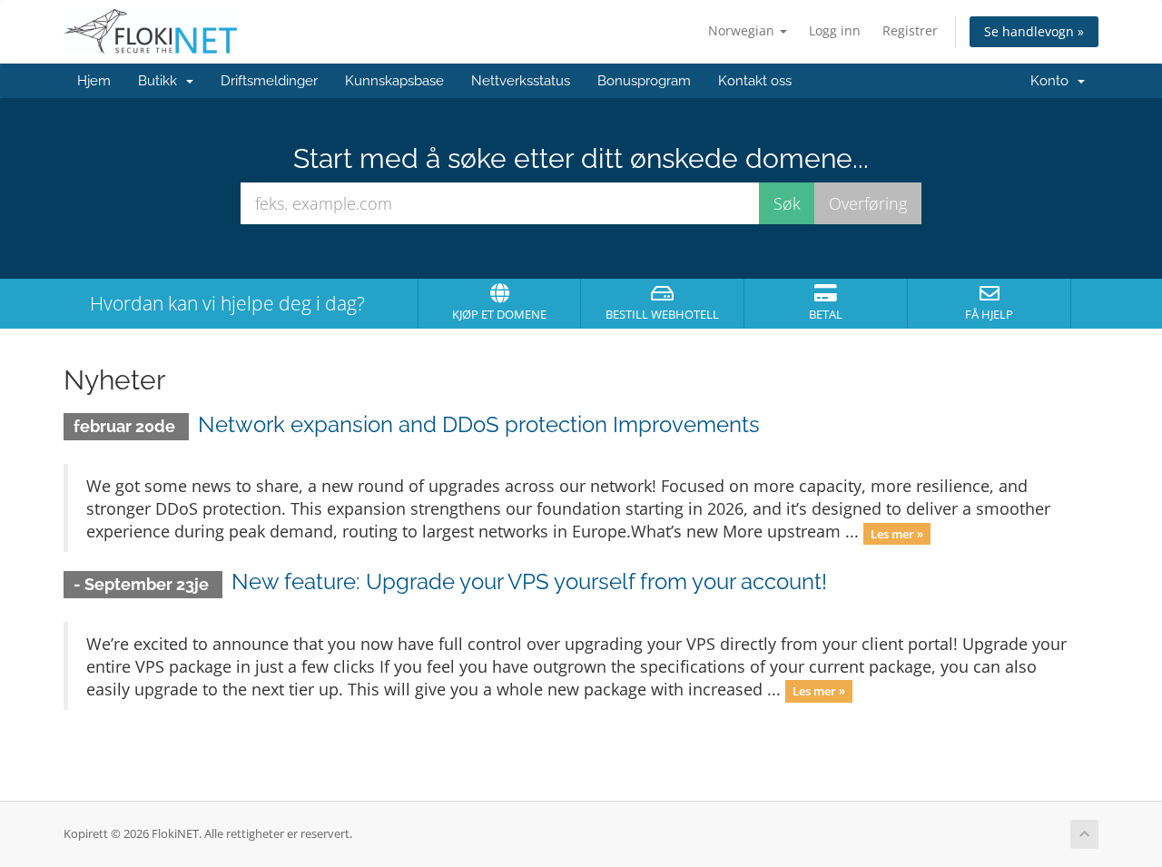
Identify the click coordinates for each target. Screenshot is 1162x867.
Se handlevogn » (1034, 31)
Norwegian (743, 30)
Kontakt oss (755, 81)
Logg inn (835, 30)
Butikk (161, 81)
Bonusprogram (644, 81)
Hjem (94, 81)
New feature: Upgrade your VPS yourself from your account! (529, 581)
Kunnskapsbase (394, 81)
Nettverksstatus (520, 81)
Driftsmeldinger (269, 81)
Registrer (910, 30)
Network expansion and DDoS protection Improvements (479, 424)
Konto (1053, 81)
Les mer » (897, 533)
